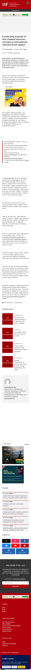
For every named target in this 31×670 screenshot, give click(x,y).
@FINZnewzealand (16, 158)
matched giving (17, 52)
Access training (6, 627)
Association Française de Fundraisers (13, 237)
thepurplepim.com (9, 398)
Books (4, 611)
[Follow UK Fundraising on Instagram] (15, 541)
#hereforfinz (7, 158)
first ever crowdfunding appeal (17, 239)
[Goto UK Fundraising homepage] (15, 4)
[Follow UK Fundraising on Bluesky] (6, 546)
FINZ (13, 79)
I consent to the (14, 579)
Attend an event (6, 631)
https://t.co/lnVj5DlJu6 (10, 154)
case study (15, 180)
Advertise (27, 444)
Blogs (3, 609)
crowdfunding (10, 52)
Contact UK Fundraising (9, 643)
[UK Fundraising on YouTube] (15, 546)
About (4, 641)
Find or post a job (7, 629)
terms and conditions (19, 579)
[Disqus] (15, 423)
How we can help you (8, 622)
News (25, 49)
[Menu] (27, 3)
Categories (15, 10)
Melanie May (8, 49)
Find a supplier (6, 623)
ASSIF (4, 287)
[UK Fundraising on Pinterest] (24, 546)
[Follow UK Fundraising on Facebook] (24, 541)
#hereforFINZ (6, 114)
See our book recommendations (11, 625)
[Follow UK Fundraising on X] (6, 541)
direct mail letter (9, 178)
